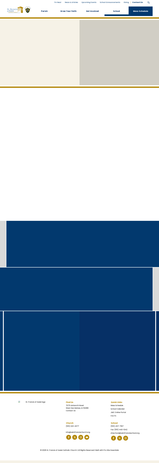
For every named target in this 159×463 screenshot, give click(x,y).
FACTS (113, 416)
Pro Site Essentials (111, 450)
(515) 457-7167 (117, 426)
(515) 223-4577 (72, 426)
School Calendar (118, 409)
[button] (149, 2)
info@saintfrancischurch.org (78, 432)
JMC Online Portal (118, 412)
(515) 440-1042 (120, 429)
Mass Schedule (117, 405)
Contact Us (70, 410)
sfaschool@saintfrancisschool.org (125, 433)
